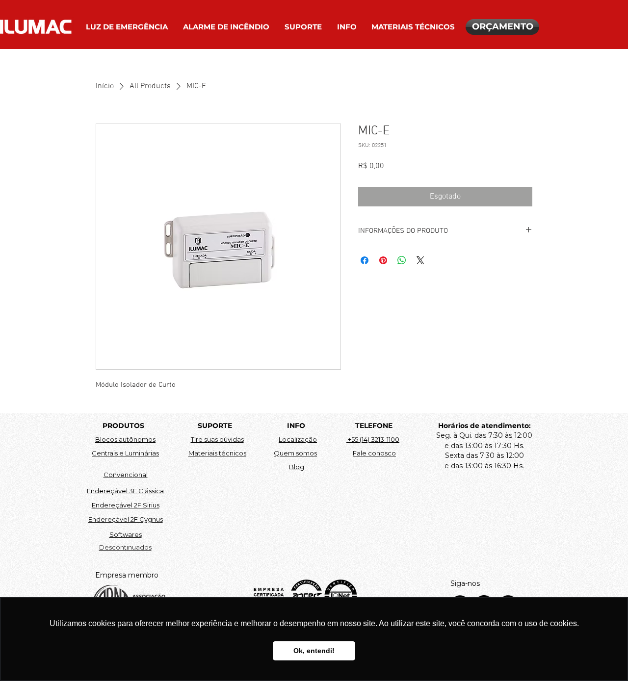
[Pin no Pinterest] (383, 260)
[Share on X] (420, 260)
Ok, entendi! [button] (314, 651)
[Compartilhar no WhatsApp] (402, 260)
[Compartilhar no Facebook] (364, 260)
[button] (127, 27)
